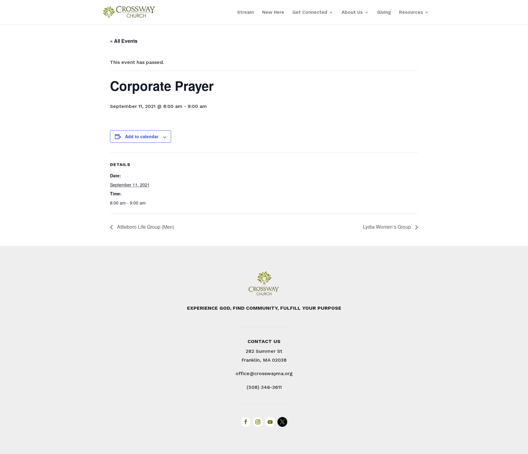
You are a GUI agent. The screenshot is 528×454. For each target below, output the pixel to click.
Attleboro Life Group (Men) (145, 226)
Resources (411, 12)
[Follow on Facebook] (246, 422)
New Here (273, 12)
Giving (384, 12)
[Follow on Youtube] (270, 422)
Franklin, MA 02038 (264, 360)
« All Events (124, 40)
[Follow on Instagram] (258, 422)
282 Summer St (264, 351)
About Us (352, 12)
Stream (245, 12)
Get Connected (309, 12)
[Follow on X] (282, 422)
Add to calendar (141, 136)
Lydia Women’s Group (387, 226)
